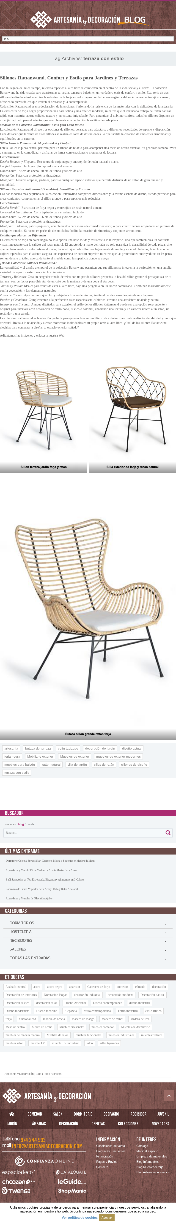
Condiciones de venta (110, 1145)
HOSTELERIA (21, 932)
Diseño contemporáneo (107, 1003)
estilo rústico (153, 1011)
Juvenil (163, 1114)
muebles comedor (102, 1027)
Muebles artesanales (71, 1027)
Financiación (104, 1156)
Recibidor (138, 1114)
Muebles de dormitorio (135, 1027)
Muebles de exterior (74, 756)
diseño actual (131, 748)
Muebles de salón (58, 1035)
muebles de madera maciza (23, 1035)
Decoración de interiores (21, 995)
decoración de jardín (100, 748)
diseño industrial (139, 1003)
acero (36, 987)
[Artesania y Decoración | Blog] (88, 1095)
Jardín (12, 1123)
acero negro (54, 987)
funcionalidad (27, 1019)
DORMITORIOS (22, 924)
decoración (159, 987)
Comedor (35, 1114)
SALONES (18, 950)
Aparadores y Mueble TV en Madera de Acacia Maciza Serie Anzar (41, 870)
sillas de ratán (104, 764)
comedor (122, 987)
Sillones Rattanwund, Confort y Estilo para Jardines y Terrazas (69, 78)
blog (21, 824)
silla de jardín (77, 764)
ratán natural (51, 764)
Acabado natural (16, 987)
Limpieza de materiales (151, 1156)
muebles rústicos (151, 1035)
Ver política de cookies (80, 1217)
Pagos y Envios (106, 1161)
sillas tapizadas (109, 1043)
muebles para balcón (19, 764)
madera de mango (83, 1019)
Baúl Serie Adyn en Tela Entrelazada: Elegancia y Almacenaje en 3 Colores (45, 879)
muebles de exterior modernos (118, 756)
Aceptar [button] (107, 1217)
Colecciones (128, 1123)
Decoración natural (152, 995)
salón (89, 1043)
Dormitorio (83, 1114)
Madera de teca (140, 1019)
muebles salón (14, 1043)
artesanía (11, 748)
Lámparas (38, 1123)
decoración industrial (87, 995)
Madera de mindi (112, 1019)
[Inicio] (12, 1115)
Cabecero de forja (98, 987)
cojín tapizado (68, 748)
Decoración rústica (17, 1003)
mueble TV (37, 1043)
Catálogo (142, 1145)
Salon (58, 1114)
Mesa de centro (15, 1027)
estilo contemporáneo (97, 1011)
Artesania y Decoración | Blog (23, 1074)
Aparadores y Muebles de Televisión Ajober (29, 898)
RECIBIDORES (21, 941)
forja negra (12, 756)
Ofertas (98, 1123)
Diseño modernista (17, 1011)
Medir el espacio (147, 1151)
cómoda (140, 987)
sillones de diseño (134, 764)
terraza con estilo (16, 772)
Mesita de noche (42, 1027)
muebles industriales (121, 1035)
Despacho (111, 1114)
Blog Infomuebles (148, 1161)
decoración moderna (120, 995)
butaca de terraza (38, 748)
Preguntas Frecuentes (111, 1151)
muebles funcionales (88, 1035)
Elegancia (70, 1011)
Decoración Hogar (55, 995)
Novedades (160, 1123)
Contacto (102, 1167)
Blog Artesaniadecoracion (153, 1172)
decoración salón (46, 1003)
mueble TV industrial (65, 1043)
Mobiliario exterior (40, 756)
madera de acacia (54, 1019)
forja (9, 1019)
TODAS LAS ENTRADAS (30, 959)
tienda (30, 824)
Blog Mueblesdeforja (149, 1167)
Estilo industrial (128, 1011)
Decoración (68, 1123)
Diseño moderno (46, 1011)
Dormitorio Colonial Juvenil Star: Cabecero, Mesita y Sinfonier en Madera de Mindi (50, 860)
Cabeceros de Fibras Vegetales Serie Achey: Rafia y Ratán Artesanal (42, 889)
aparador (74, 987)
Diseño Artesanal (75, 1003)
